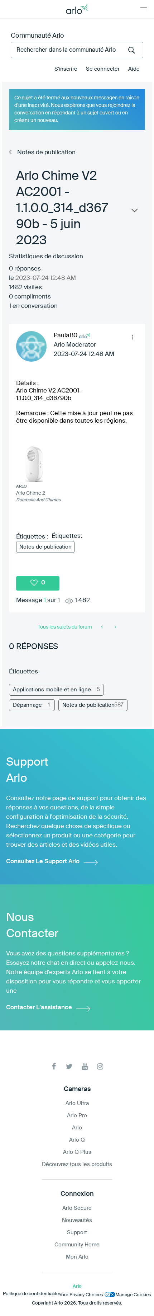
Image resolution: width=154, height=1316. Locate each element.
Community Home (77, 1244)
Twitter (69, 1066)
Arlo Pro (77, 1115)
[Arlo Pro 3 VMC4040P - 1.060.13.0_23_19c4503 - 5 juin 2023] (115, 627)
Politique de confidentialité (31, 1294)
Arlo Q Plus (77, 1152)
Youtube (84, 1066)
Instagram (100, 1066)
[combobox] (77, 50)
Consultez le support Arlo (43, 862)
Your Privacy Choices (81, 1295)
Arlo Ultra (77, 1103)
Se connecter (103, 69)
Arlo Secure (77, 1208)
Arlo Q (77, 1140)
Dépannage (27, 705)
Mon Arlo (77, 1257)
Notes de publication (46, 153)
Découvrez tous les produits (77, 1164)
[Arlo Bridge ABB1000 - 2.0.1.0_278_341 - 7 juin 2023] (102, 627)
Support (77, 1232)
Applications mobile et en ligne (52, 689)
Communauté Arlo (37, 36)
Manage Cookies (133, 1295)
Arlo (77, 1128)
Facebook (53, 1066)
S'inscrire (65, 69)
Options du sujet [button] (134, 212)
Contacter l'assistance (39, 1008)
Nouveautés (77, 1220)
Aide (134, 69)
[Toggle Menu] (143, 9)
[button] (132, 337)
